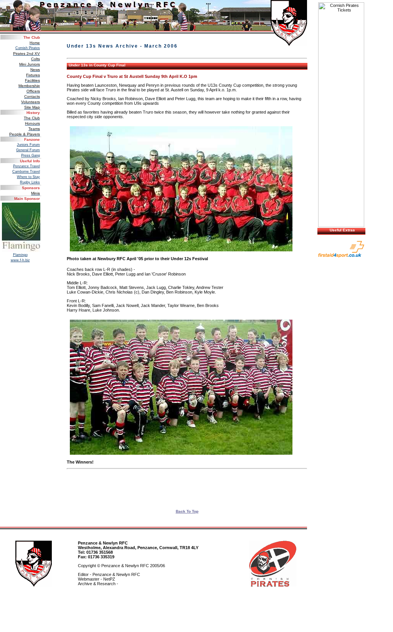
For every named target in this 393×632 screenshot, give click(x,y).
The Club (32, 118)
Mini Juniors (29, 64)
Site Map (32, 107)
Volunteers (30, 102)
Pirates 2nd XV (26, 53)
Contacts (32, 96)
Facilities (32, 80)
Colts (35, 59)
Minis (35, 193)
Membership (29, 86)
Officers (33, 91)
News (35, 70)
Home (35, 43)
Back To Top (187, 511)
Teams (34, 129)
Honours (32, 123)
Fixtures (33, 75)
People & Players (24, 134)
